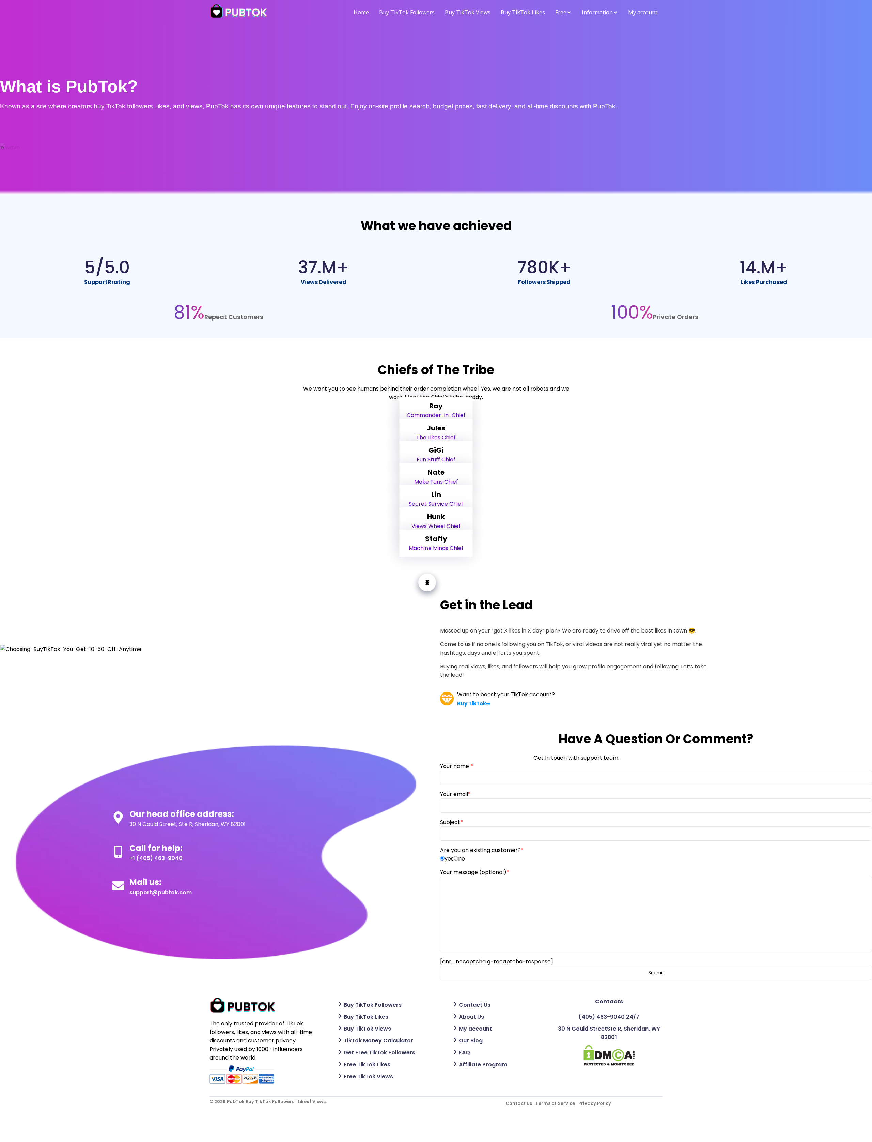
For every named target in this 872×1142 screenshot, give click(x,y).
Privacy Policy (594, 1103)
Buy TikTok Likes (523, 12)
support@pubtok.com (160, 892)
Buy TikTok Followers (407, 12)
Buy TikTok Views (467, 12)
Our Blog (471, 1041)
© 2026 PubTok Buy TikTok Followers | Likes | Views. (268, 1101)
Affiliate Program (483, 1064)
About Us (471, 1017)
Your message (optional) (474, 872)
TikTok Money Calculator (378, 1041)
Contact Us (474, 1005)
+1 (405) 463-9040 (156, 858)
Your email (455, 794)
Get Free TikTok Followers (379, 1052)
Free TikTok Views (368, 1076)
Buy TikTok (471, 703)
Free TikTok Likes (367, 1064)
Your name (456, 766)
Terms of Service (555, 1103)
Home (361, 12)
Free (560, 12)
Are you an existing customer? (482, 850)
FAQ (464, 1052)
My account (642, 12)
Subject (451, 822)
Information (597, 12)
